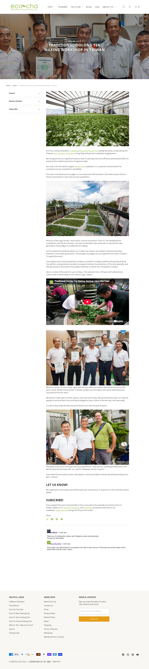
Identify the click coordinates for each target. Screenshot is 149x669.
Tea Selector (14, 605)
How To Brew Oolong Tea (19, 613)
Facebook (75, 507)
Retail (46, 621)
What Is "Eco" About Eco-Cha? (21, 625)
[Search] (124, 6)
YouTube (66, 507)
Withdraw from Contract (54, 637)
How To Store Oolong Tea (19, 617)
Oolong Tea (79, 166)
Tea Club (76, 7)
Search (12, 629)
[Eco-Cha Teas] (24, 7)
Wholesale (48, 633)
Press (46, 609)
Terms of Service (51, 629)
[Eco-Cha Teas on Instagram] (128, 655)
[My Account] (130, 6)
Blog (89, 7)
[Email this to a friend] (61, 519)
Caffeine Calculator (17, 601)
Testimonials (14, 633)
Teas (50, 7)
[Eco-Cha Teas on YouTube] (137, 655)
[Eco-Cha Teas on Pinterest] (132, 655)
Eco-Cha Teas (20, 661)
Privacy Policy (49, 613)
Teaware (62, 7)
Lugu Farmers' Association (64, 153)
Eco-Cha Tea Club (16, 609)
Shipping (47, 625)
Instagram (88, 507)
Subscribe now (62, 510)
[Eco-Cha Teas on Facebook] (123, 655)
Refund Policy (49, 617)
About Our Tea (50, 601)
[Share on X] (48, 519)
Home (8, 85)
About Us (108, 7)
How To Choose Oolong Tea (20, 621)
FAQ (97, 7)
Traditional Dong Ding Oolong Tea (84, 151)
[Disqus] (87, 556)
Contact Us (48, 605)
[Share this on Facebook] (52, 519)
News (15, 85)
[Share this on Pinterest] (56, 519)
